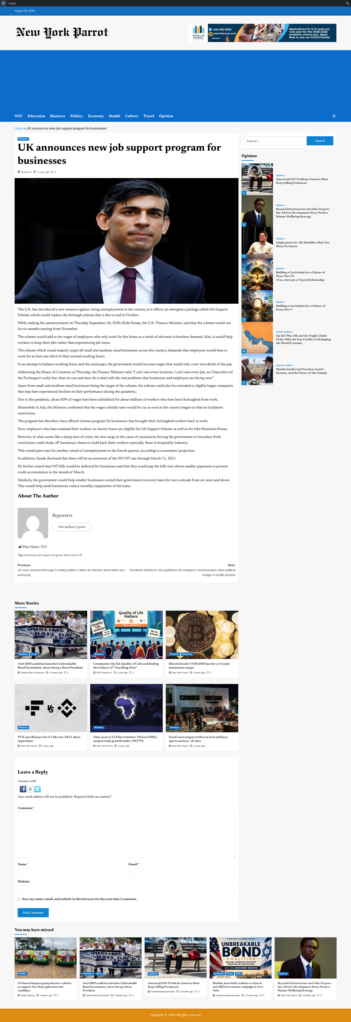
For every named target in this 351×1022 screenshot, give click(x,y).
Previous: (71, 570)
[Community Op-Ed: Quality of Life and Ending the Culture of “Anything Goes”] (126, 635)
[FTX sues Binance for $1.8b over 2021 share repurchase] (51, 708)
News (34, 654)
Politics (76, 116)
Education (36, 116)
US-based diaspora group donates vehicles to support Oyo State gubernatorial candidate (45, 987)
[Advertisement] (175, 80)
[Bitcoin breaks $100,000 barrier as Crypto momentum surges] (202, 635)
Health (114, 116)
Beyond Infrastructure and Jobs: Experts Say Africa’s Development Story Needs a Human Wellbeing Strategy (302, 213)
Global (279, 332)
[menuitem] (3, 3)
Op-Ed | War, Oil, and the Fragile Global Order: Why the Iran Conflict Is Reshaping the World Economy (303, 340)
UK (80, 555)
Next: (182, 570)
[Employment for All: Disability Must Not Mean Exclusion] (257, 242)
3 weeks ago (46, 995)
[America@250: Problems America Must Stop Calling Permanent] (257, 179)
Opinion (166, 116)
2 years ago (199, 672)
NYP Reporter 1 (104, 672)
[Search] (334, 116)
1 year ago (122, 672)
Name (23, 864)
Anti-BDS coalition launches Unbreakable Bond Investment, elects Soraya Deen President (110, 987)
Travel (148, 116)
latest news (70, 555)
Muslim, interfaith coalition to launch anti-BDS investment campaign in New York (238, 987)
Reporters (26, 172)
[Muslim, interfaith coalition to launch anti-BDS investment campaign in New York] (241, 958)
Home (19, 128)
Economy (96, 116)
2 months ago (55, 672)
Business (57, 116)
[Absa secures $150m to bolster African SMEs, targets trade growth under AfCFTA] (126, 708)
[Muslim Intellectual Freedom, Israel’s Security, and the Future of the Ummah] (257, 369)
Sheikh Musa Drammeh (32, 672)
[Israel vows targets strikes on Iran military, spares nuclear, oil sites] (202, 708)
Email (134, 864)
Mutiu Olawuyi (28, 995)
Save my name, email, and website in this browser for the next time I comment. (79, 899)
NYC (19, 116)
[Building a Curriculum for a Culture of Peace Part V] (257, 306)
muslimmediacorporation (163, 991)
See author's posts (72, 527)
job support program (50, 555)
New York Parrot (180, 672)
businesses (30, 555)
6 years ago (43, 172)
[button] (23, 789)
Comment (26, 808)
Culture (131, 116)
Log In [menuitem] (12, 3)
